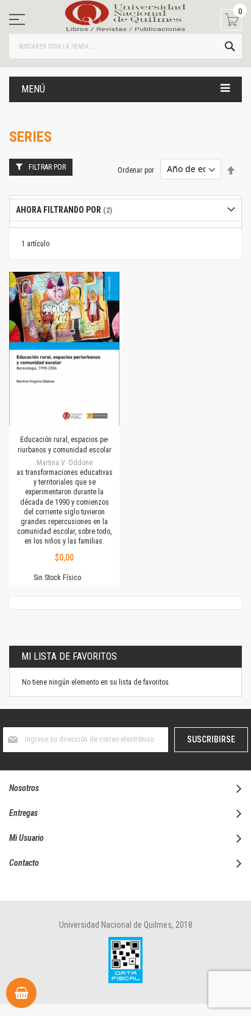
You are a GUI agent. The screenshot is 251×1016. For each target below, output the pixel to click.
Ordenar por (136, 169)
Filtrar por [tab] (47, 167)
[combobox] (125, 46)
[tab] (125, 210)
